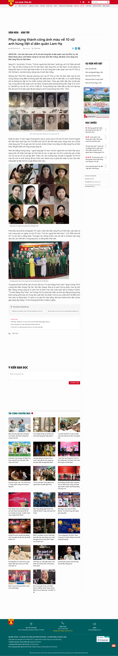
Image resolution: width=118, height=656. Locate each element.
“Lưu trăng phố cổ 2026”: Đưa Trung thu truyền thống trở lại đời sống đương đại (69, 537)
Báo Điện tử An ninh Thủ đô (11, 3)
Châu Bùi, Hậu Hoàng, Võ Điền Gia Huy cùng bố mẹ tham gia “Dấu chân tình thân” (19, 460)
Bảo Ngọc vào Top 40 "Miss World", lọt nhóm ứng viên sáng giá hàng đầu (68, 511)
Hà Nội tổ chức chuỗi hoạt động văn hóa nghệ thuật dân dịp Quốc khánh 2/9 (19, 537)
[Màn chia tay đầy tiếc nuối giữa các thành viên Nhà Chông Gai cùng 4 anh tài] (19, 424)
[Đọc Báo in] (89, 2)
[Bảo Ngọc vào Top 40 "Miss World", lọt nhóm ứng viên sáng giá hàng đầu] (69, 499)
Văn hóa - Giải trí (79, 6)
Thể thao (88, 6)
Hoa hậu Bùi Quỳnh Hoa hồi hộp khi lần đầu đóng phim (68, 563)
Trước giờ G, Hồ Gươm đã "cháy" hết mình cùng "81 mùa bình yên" (93, 139)
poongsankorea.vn (90, 186)
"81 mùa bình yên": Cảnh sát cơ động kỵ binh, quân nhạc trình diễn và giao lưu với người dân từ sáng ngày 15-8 (94, 149)
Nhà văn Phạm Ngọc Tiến (93, 83)
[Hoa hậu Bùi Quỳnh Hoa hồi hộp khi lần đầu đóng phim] (69, 552)
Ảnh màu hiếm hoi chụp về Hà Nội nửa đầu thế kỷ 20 (25, 324)
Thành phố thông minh (66, 6)
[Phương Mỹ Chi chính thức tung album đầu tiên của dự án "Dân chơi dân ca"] (19, 552)
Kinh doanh (106, 6)
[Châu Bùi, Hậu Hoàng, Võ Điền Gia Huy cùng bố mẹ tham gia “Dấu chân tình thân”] (19, 449)
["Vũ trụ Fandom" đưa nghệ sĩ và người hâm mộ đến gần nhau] (44, 473)
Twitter (76, 48)
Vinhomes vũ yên (89, 178)
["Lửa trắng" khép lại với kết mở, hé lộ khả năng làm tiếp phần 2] (44, 424)
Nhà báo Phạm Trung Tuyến (94, 79)
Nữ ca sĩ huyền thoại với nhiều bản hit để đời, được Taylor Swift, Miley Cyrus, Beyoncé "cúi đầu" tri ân (44, 589)
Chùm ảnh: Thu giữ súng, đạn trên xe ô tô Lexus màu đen (27, 327)
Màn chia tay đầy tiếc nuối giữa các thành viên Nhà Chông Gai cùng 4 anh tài (18, 436)
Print (79, 48)
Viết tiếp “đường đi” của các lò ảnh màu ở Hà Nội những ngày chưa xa (30, 322)
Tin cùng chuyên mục (19, 413)
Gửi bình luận (74, 383)
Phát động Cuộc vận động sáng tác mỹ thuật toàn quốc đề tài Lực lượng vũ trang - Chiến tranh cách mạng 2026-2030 (19, 512)
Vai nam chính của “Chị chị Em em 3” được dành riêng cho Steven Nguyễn (19, 485)
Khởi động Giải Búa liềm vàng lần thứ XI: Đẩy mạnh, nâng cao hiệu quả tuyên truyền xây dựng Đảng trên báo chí (68, 486)
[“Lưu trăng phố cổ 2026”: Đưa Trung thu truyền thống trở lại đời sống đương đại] (69, 526)
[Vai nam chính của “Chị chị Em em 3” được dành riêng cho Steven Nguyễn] (19, 473)
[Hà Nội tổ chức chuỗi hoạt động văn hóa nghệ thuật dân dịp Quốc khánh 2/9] (19, 526)
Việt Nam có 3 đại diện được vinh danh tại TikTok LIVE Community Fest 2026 (44, 564)
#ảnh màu (15, 333)
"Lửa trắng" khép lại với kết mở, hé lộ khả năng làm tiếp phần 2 (43, 435)
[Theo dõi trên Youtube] (83, 2)
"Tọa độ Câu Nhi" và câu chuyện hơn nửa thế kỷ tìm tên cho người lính (69, 436)
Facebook (73, 48)
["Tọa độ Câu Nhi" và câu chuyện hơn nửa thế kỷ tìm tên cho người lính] (69, 424)
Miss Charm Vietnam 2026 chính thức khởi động (19, 587)
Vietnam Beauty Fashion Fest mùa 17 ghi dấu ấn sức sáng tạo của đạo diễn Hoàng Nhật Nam (43, 460)
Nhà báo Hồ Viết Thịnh (92, 76)
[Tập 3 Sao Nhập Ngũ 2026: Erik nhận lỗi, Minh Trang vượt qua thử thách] (44, 499)
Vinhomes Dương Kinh (90, 175)
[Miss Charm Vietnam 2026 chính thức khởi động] (19, 576)
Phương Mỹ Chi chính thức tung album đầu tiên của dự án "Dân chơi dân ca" (18, 564)
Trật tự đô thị (22, 6)
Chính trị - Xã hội (34, 6)
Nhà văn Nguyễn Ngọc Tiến (94, 72)
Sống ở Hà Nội (97, 6)
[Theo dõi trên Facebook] (80, 2)
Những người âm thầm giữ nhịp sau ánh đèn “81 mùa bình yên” (93, 130)
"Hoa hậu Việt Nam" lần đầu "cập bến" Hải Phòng (94, 167)
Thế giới (42, 6)
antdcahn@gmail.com (94, 630)
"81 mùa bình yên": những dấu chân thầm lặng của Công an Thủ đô (94, 159)
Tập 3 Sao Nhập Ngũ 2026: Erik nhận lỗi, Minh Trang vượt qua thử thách (44, 511)
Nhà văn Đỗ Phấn (90, 69)
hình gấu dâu (88, 181)
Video (55, 6)
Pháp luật (49, 6)
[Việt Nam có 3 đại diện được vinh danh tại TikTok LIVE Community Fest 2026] (44, 552)
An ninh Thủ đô (23, 2)
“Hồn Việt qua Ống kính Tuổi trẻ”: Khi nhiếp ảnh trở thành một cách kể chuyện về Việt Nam (69, 460)
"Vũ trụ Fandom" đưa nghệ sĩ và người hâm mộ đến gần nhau (43, 483)
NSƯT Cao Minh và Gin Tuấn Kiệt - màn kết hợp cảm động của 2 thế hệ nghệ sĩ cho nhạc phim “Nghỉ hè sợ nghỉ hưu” (44, 538)
